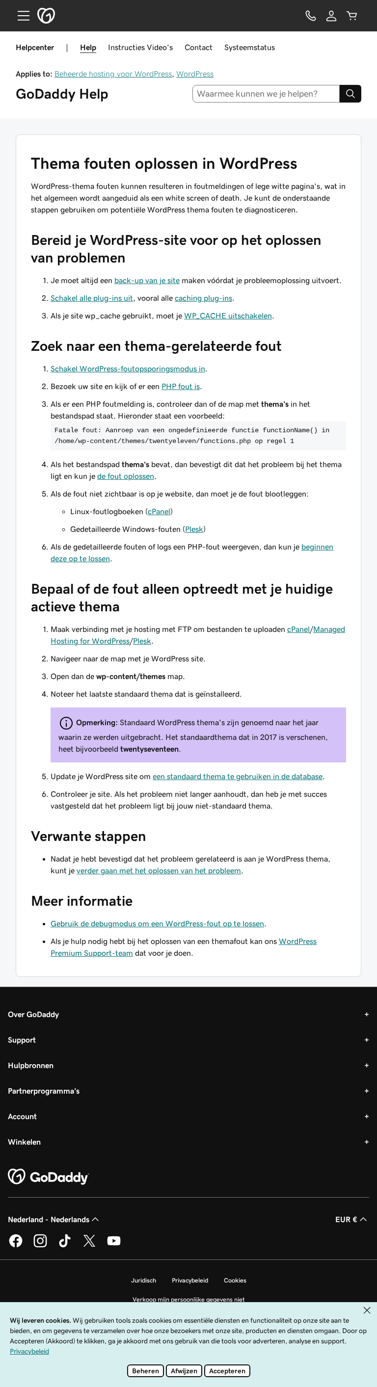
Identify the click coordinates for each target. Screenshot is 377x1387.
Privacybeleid (190, 1280)
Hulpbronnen (31, 1065)
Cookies (235, 1280)
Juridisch (143, 1280)
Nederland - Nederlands (48, 1219)
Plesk (194, 529)
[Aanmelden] (331, 15)
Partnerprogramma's (44, 1091)
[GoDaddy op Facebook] (16, 1246)
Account (22, 1116)
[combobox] (266, 93)
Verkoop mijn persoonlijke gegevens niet (189, 1299)
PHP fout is (181, 386)
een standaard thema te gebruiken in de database (238, 776)
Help (88, 47)
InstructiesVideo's (140, 47)
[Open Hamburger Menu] (20, 16)
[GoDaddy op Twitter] (89, 1246)
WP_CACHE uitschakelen (228, 315)
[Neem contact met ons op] (310, 15)
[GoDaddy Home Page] (48, 1177)
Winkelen (24, 1142)
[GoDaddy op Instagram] (40, 1246)
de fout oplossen (125, 476)
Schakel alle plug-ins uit (92, 298)
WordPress (195, 74)
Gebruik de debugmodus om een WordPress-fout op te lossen (157, 923)
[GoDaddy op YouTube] (114, 1246)
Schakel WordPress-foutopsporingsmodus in (128, 368)
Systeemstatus (249, 47)
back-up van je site (147, 280)
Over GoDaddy (33, 1014)
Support (22, 1040)
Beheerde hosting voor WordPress (113, 74)
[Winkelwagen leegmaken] (352, 16)
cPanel (159, 511)
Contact (199, 47)
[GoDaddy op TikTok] (65, 1246)
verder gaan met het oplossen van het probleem (159, 870)
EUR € (346, 1219)
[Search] (350, 94)
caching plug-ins (203, 298)
